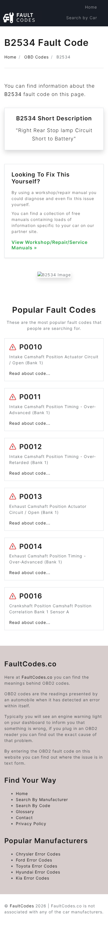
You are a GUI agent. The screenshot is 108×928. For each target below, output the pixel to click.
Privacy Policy (31, 823)
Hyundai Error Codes (38, 872)
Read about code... (29, 373)
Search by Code (79, 28)
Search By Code (33, 805)
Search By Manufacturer (42, 799)
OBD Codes (36, 56)
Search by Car (81, 17)
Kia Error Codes (32, 878)
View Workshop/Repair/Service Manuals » (50, 245)
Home (91, 7)
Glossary (25, 811)
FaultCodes (22, 905)
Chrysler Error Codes (38, 853)
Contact (24, 817)
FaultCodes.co (37, 677)
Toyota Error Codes (36, 866)
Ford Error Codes (34, 859)
